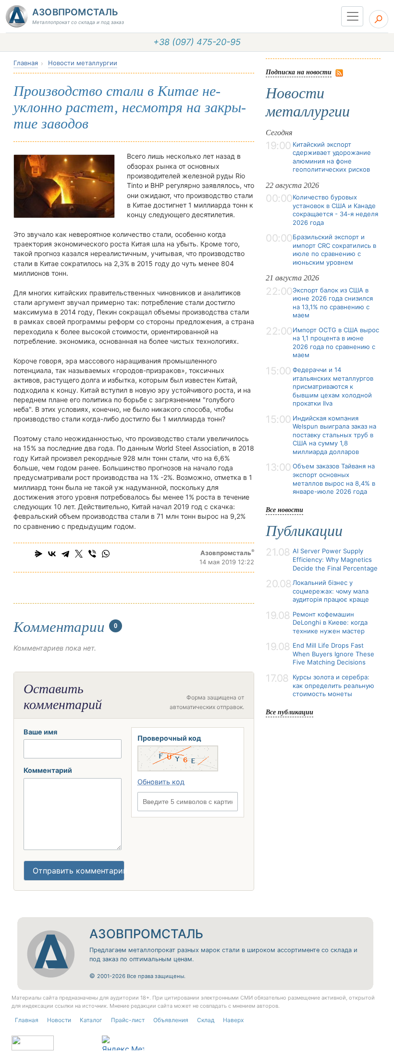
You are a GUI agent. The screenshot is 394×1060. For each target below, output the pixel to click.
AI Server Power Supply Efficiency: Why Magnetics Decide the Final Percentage (335, 559)
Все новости (284, 509)
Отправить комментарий (78, 870)
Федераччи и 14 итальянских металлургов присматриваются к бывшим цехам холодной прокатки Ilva (333, 386)
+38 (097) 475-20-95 (197, 42)
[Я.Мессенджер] (38, 553)
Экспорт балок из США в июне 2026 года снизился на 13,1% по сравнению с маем (333, 302)
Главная (25, 63)
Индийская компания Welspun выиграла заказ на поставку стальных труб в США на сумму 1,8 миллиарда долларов (334, 434)
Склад (205, 1020)
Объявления (170, 1020)
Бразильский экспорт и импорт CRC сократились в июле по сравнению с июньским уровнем (334, 249)
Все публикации (289, 712)
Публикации (304, 530)
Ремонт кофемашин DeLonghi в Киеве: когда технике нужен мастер (330, 622)
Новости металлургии (82, 63)
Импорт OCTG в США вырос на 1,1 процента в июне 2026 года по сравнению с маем (336, 342)
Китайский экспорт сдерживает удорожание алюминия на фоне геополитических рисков (332, 157)
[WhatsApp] (105, 553)
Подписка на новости (299, 72)
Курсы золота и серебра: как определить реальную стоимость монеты (333, 685)
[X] (79, 553)
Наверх (233, 1020)
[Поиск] (378, 19)
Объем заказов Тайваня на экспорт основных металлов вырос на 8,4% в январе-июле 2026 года (334, 478)
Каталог (91, 1020)
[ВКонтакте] (52, 553)
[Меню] (352, 16)
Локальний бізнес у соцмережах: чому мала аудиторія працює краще (331, 591)
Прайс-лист (128, 1020)
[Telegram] (65, 553)
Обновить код (161, 782)
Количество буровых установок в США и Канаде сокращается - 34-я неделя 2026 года (335, 209)
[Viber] (92, 553)
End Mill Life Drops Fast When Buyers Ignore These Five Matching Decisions (333, 653)
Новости (59, 1020)
